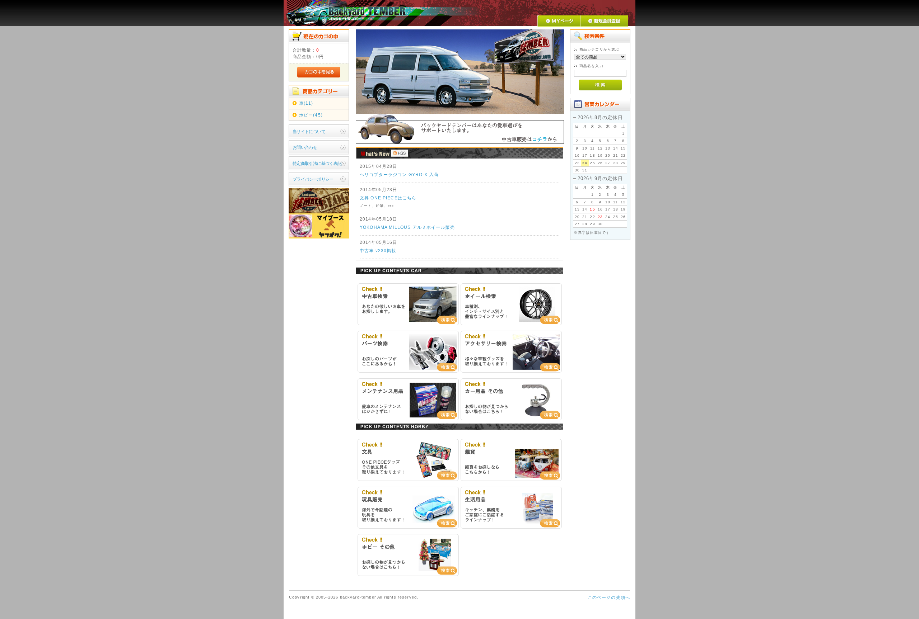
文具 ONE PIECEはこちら (388, 197)
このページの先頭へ (609, 597)
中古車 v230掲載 (378, 250)
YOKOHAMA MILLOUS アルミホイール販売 (407, 227)
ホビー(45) (311, 115)
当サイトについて (309, 131)
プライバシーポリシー (313, 179)
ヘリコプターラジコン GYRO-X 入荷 (399, 174)
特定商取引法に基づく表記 (317, 163)
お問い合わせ (305, 147)
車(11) (306, 103)
